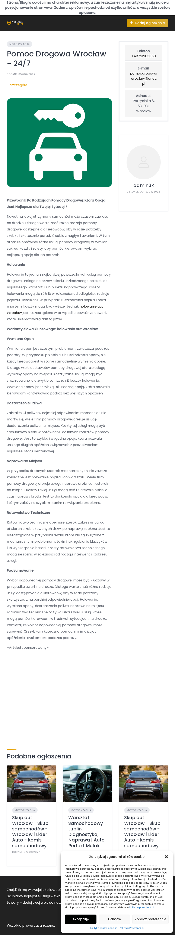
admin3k (143, 185)
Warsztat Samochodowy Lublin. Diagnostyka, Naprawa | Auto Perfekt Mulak (86, 831)
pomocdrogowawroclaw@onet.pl (143, 78)
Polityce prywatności (141, 907)
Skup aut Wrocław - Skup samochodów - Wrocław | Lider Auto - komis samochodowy (30, 831)
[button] (166, 857)
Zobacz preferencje (150, 919)
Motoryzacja (19, 44)
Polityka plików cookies (103, 928)
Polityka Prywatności (132, 928)
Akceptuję (81, 919)
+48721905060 (143, 56)
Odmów (114, 919)
